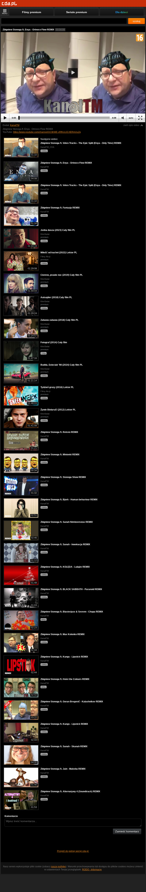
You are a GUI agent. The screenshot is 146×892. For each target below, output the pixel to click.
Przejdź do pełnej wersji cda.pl (73, 851)
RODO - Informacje (92, 869)
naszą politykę (58, 866)
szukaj (136, 21)
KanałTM (14, 125)
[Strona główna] (9, 3)
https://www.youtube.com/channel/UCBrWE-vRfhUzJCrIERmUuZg (47, 132)
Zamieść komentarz (127, 831)
